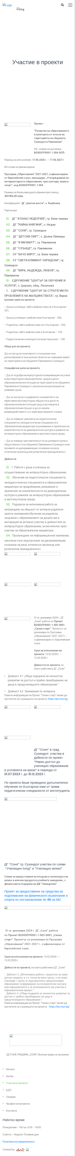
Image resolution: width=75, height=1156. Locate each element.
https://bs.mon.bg (58, 699)
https (52, 1006)
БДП (8, 1090)
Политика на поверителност (19, 1141)
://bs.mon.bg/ (62, 1006)
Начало (10, 1069)
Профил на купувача (18, 1103)
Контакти (11, 1110)
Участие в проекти (17, 1083)
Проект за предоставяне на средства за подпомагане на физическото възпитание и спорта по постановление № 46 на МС (36, 895)
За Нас (10, 1076)
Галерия (11, 1096)
